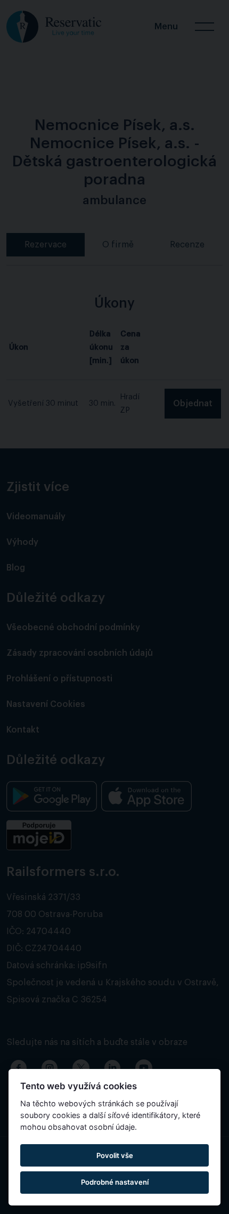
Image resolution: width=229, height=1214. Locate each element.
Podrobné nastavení (115, 1182)
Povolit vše (114, 1155)
